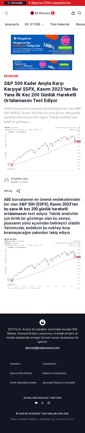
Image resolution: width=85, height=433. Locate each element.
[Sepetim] (73, 13)
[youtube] (36, 403)
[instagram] (49, 403)
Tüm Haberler (60, 24)
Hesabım (15, 363)
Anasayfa (12, 24)
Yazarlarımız (49, 363)
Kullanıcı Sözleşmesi (54, 373)
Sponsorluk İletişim (21, 373)
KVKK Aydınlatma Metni (23, 382)
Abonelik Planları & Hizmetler (58, 382)
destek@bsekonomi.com (42, 348)
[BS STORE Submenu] (42, 24)
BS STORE (32, 24)
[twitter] (42, 403)
